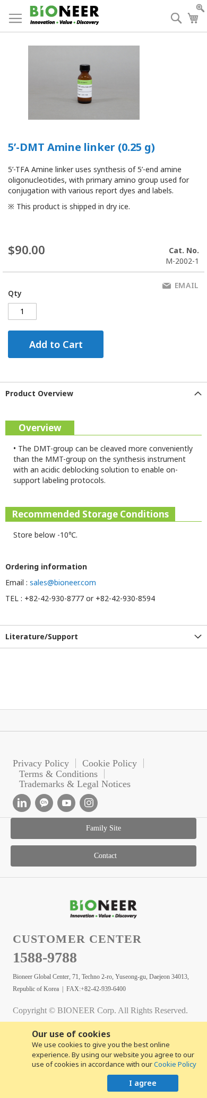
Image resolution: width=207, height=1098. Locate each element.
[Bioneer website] (64, 15)
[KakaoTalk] (44, 803)
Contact (105, 856)
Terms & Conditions (58, 774)
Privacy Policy (41, 763)
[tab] (103, 393)
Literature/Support (41, 636)
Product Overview (39, 393)
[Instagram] (89, 803)
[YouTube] (66, 803)
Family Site (103, 828)
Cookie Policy (175, 1064)
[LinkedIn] (22, 803)
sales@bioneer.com (63, 582)
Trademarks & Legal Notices (75, 784)
